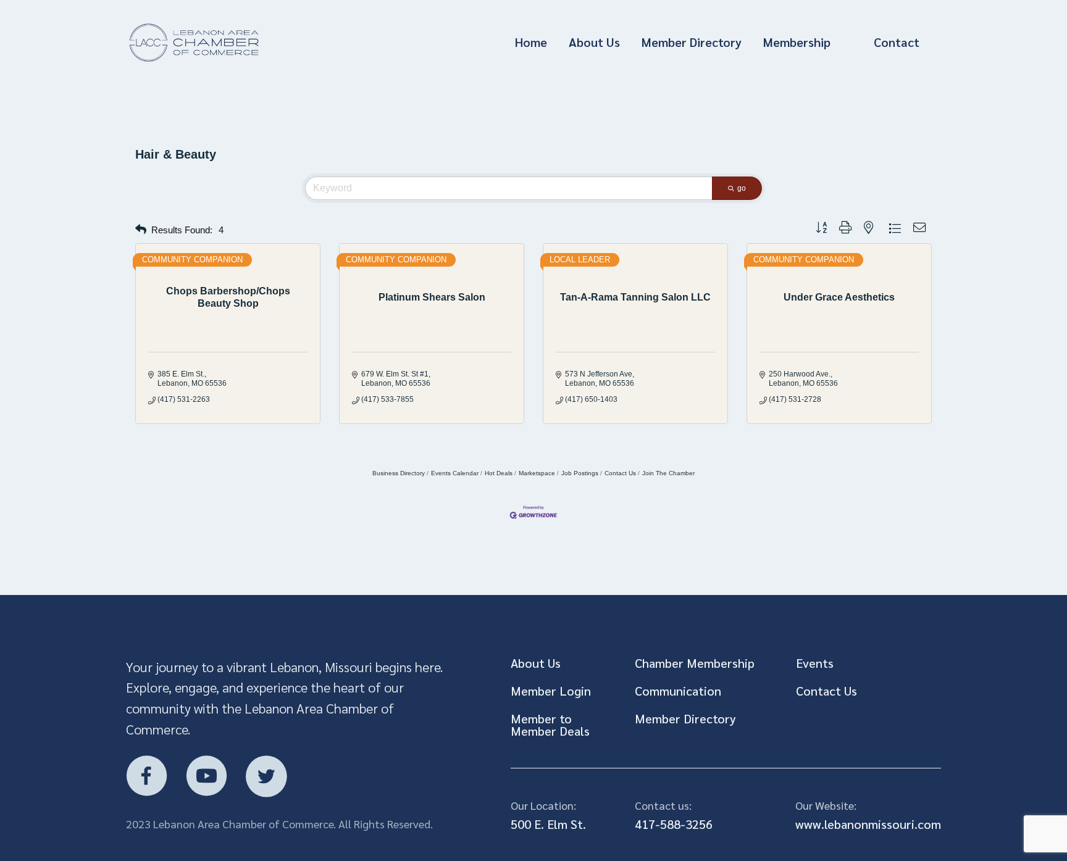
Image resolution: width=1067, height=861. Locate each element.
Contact (896, 42)
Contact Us (620, 473)
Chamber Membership (695, 663)
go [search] (741, 188)
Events (815, 663)
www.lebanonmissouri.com (868, 824)
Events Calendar (455, 473)
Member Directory (692, 42)
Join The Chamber (668, 473)
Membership (797, 42)
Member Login (551, 690)
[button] (140, 230)
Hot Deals (499, 473)
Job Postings (579, 473)
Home (531, 42)
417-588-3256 (674, 824)
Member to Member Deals (550, 724)
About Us (594, 42)
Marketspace (537, 473)
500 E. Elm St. (548, 824)
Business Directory (398, 473)
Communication (678, 690)
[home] (248, 42)
